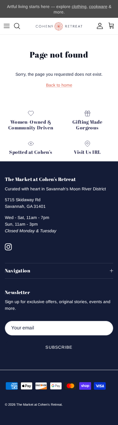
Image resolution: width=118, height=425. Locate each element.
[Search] (20, 26)
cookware (98, 6)
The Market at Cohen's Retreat (39, 404)
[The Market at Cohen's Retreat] (59, 26)
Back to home (59, 85)
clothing (79, 6)
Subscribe (58, 347)
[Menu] (6, 26)
